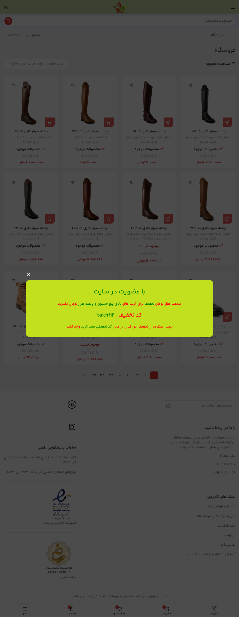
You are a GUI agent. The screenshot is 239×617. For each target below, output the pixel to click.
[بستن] (28, 274)
